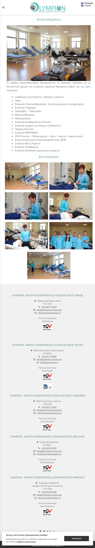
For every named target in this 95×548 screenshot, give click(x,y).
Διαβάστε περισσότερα (26, 542)
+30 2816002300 (49, 492)
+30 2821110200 (49, 307)
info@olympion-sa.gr (49, 362)
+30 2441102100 (49, 448)
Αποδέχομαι (77, 538)
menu (3, 7)
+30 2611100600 (49, 356)
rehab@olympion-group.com (49, 310)
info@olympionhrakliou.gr (49, 498)
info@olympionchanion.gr (49, 313)
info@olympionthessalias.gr (49, 454)
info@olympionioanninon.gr (49, 413)
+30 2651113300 (49, 407)
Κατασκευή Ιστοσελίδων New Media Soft (48, 546)
